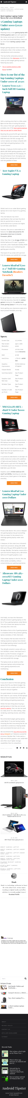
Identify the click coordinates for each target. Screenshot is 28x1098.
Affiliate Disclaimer (9, 1033)
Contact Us (6, 1029)
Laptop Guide (18, 9)
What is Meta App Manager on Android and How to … (18, 1061)
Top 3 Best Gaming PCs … (16, 998)
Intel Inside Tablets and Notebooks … (16, 987)
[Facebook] (26, 2)
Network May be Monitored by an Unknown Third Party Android (17, 1070)
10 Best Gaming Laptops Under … (16, 1007)
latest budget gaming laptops (11, 863)
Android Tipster (9, 2)
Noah (12, 7)
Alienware (16, 58)
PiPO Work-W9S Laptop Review (14, 840)
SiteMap (5, 1036)
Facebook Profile (14, 894)
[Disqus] (14, 916)
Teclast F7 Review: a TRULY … (17, 993)
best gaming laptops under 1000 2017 (10, 859)
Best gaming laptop (10, 847)
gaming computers (7, 9)
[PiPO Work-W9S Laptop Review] (14, 827)
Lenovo (3, 10)
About (4, 1021)
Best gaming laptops (11, 856)
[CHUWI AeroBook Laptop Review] (14, 769)
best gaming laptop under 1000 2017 (13, 853)
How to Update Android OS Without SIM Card (17, 1078)
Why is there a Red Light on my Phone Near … (17, 1052)
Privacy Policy (7, 1025)
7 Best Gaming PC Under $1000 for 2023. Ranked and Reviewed (14, 815)
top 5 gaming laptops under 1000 (11, 869)
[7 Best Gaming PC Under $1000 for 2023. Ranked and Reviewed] (14, 798)
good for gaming (6, 708)
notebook (10, 10)
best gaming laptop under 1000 (13, 850)
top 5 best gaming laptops (9, 866)
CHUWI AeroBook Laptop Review (14, 782)
